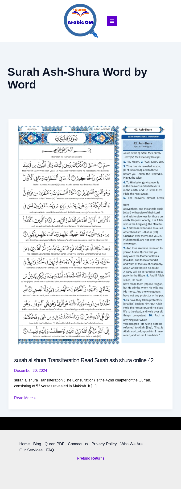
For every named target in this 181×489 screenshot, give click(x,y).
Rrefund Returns (90, 458)
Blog (37, 444)
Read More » (25, 397)
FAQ (50, 450)
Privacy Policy (104, 444)
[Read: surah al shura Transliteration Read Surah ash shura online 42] (90, 235)
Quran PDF (54, 444)
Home (24, 444)
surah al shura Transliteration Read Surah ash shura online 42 (83, 360)
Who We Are (131, 444)
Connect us (78, 444)
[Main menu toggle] (112, 21)
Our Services (31, 450)
